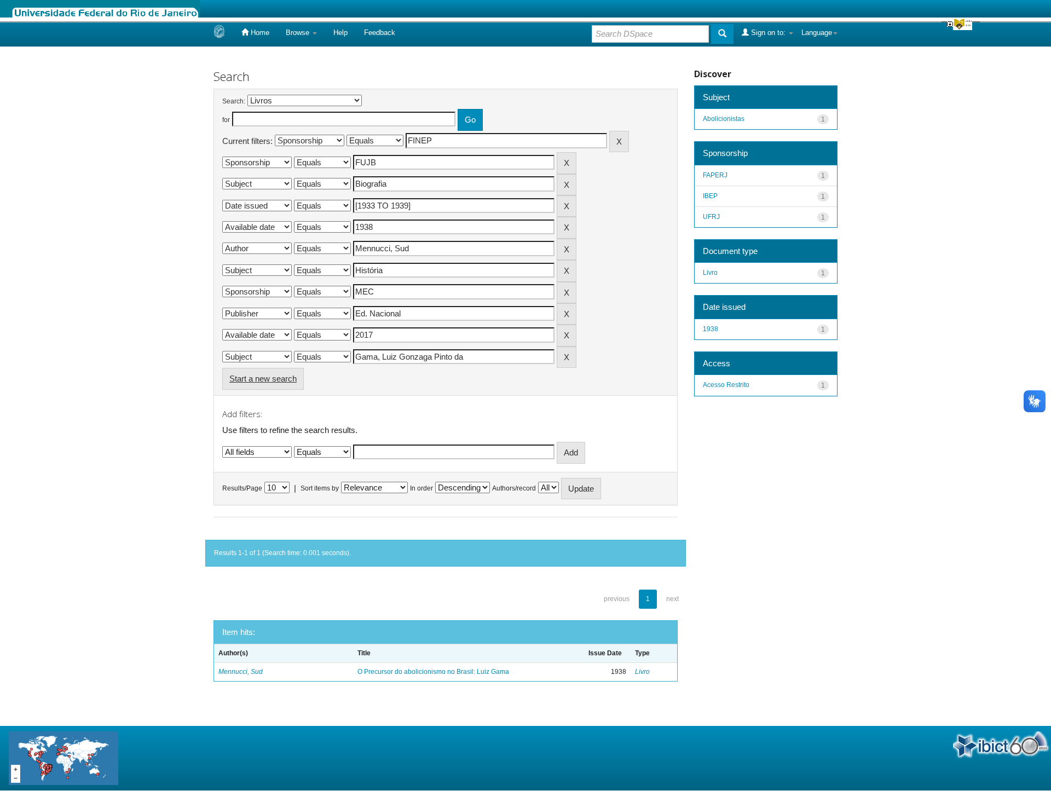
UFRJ (711, 217)
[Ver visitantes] (63, 757)
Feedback (379, 32)
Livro (642, 672)
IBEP (710, 196)
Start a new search (263, 378)
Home (259, 32)
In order (421, 488)
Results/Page (242, 488)
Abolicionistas (723, 119)
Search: (233, 101)
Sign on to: (768, 32)
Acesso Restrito (726, 385)
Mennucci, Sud (240, 672)
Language (816, 32)
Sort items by (320, 488)
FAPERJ (715, 175)
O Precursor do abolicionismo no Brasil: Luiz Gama (433, 672)
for (226, 120)
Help (340, 32)
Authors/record (514, 488)
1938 (710, 329)
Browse (298, 32)
